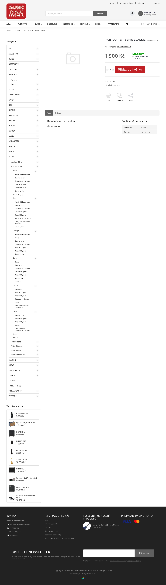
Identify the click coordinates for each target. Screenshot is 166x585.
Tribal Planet (15, 391)
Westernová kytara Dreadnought (22, 306)
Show (11, 365)
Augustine (13, 54)
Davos (15, 258)
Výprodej (13, 396)
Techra (12, 380)
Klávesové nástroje (22, 299)
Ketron (12, 131)
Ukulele (17, 281)
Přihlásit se (144, 553)
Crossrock (14, 69)
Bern (14, 198)
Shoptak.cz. (91, 573)
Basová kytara (20, 178)
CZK (156, 3)
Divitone (13, 74)
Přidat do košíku (130, 69)
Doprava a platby (52, 531)
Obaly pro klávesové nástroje (22, 222)
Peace (11, 151)
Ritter (12, 156)
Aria (11, 48)
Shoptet (78, 573)
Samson (12, 360)
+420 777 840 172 (13, 532)
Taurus (12, 375)
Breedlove (14, 64)
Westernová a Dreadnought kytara (22, 329)
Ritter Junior (16, 350)
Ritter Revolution (18, 354)
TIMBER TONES (15, 386)
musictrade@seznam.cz (20, 524)
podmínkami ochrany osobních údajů (125, 561)
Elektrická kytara (21, 184)
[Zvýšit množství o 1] (113, 70)
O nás (112, 3)
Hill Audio (13, 115)
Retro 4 (16, 337)
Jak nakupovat (126, 3)
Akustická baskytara (22, 175)
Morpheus (13, 146)
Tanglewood (14, 370)
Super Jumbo (19, 191)
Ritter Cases (16, 342)
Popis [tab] (49, 113)
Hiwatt (12, 120)
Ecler (11, 89)
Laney (11, 136)
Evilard (15, 285)
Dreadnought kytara (22, 181)
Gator (11, 100)
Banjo (17, 238)
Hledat (100, 14)
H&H (10, 105)
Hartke (12, 110)
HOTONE (12, 125)
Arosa (15, 171)
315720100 (14, 528)
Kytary (13, 84)
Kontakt (142, 3)
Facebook (14, 535)
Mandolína (19, 278)
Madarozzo (14, 141)
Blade (11, 59)
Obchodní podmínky (53, 535)
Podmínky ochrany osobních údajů (59, 538)
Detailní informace (112, 85)
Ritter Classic (16, 346)
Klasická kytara (20, 187)
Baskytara (18, 289)
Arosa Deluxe (18, 195)
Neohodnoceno (124, 47)
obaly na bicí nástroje (23, 218)
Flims (15, 311)
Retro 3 (15, 334)
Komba (14, 80)
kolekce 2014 (16, 162)
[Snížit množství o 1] (107, 70)
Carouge (16, 231)
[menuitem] (10, 24)
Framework (14, 95)
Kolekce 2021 (16, 166)
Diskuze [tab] (58, 113)
